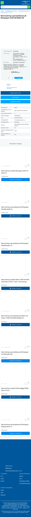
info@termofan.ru (25, 4)
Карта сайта (3, 494)
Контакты (2, 480)
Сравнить (26, 166)
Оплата (20, 478)
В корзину (19, 77)
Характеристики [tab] (15, 93)
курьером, (16, 62)
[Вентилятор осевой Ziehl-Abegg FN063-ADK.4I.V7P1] (15, 372)
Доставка (21, 476)
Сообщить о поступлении (16, 179)
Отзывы (2, 478)
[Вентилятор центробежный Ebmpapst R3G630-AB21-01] (15, 227)
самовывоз (22, 62)
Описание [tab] (15, 97)
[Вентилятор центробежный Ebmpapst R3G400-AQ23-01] (15, 191)
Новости (2, 490)
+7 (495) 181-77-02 (20, 57)
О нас (2, 476)
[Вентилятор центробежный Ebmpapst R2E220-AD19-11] (15, 408)
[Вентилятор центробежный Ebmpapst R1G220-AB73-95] (15, 336)
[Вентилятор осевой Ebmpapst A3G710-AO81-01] (15, 155)
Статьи (2, 492)
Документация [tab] (15, 102)
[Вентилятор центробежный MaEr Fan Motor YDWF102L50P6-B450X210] (15, 300)
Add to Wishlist (28, 165)
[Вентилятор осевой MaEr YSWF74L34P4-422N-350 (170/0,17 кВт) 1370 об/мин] (15, 263)
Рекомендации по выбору (24, 480)
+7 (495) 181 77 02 (26, 2)
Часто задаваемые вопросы (24, 483)
